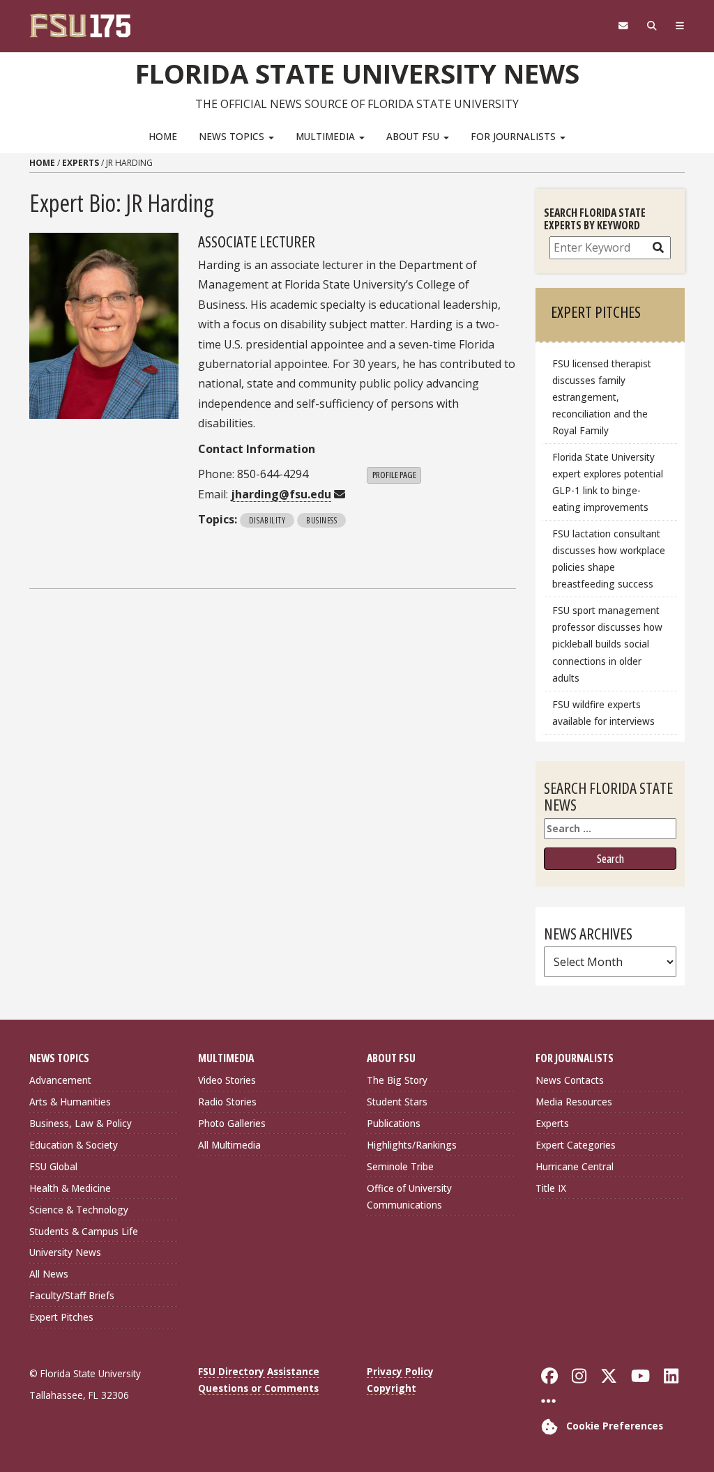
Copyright (391, 1388)
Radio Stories (227, 1101)
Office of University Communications (409, 1196)
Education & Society (73, 1144)
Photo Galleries (232, 1123)
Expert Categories (576, 1144)
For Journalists (515, 136)
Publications (393, 1123)
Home (163, 136)
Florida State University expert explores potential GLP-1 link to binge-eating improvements (607, 482)
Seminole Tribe (400, 1166)
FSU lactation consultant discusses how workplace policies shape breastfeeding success (608, 558)
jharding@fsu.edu (281, 494)
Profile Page (394, 474)
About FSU (414, 136)
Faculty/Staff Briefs (71, 1295)
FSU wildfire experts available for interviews (603, 713)
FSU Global (53, 1166)
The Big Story (397, 1080)
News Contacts (570, 1080)
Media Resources (574, 1101)
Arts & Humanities (70, 1101)
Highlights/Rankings (412, 1144)
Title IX (551, 1188)
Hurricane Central (575, 1166)
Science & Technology (78, 1209)
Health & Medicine (70, 1188)
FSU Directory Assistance (258, 1371)
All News (48, 1273)
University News (65, 1252)
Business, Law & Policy (80, 1123)
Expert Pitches (61, 1317)
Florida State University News (357, 73)
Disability (267, 520)
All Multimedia (229, 1144)
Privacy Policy (400, 1371)
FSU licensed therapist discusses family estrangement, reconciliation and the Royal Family (601, 397)
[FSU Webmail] (623, 26)
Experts (80, 163)
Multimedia (327, 136)
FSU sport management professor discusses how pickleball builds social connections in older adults (607, 644)
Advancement (60, 1080)
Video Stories (227, 1080)
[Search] (651, 26)
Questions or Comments (258, 1388)
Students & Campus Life (83, 1231)
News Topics (233, 136)
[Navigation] (679, 26)
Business (321, 520)
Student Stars (397, 1101)
